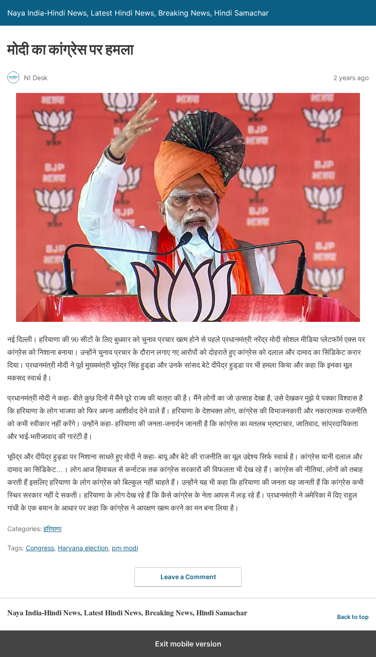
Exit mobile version (188, 643)
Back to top (353, 617)
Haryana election (83, 548)
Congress (40, 548)
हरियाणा (52, 528)
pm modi (125, 548)
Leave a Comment (188, 577)
